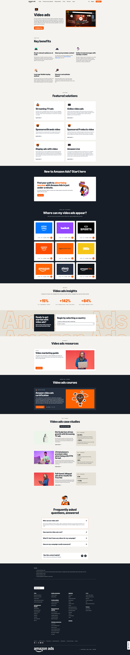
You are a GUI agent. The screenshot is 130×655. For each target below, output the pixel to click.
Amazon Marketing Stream (55, 613)
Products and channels (48, 1)
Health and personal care (73, 607)
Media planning (53, 596)
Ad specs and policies (89, 600)
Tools (64, 1)
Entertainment (71, 600)
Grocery (70, 605)
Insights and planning (55, 593)
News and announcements (90, 603)
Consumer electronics (72, 598)
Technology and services (56, 622)
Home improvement (72, 610)
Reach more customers (37, 596)
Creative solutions (55, 600)
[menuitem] (39, 613)
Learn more (39, 368)
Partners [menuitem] (88, 607)
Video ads (35, 615)
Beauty (70, 596)
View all (35, 620)
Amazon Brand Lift (54, 611)
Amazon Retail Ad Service (55, 630)
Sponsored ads (36, 608)
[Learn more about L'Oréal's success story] (44, 457)
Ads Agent (53, 634)
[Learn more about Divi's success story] (44, 437)
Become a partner (89, 610)
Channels (70, 620)
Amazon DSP (53, 623)
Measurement (58, 1)
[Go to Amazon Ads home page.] (44, 649)
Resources (87, 598)
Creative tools (53, 605)
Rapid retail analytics (54, 618)
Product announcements (90, 596)
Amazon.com (57, 57)
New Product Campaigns (55, 632)
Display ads (36, 613)
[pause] (80, 18)
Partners (69, 1)
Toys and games (71, 615)
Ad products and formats (37, 606)
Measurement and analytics (55, 609)
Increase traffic (36, 598)
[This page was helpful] (85, 556)
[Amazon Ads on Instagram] (38, 643)
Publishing (70, 612)
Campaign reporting (54, 615)
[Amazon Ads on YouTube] (40, 643)
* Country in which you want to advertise (66, 321)
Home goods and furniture (73, 608)
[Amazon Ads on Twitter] (36, 643)
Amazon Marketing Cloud (55, 625)
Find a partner (88, 608)
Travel (70, 617)
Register (98, 1)
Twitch (64, 56)
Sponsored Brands (37, 611)
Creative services (54, 603)
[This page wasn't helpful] (82, 556)
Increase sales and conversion (39, 600)
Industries (71, 593)
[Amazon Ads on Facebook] (42, 643)
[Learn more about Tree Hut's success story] (44, 479)
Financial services (71, 603)
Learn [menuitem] (87, 593)
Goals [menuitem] (35, 593)
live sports (68, 56)
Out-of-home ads (37, 618)
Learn (73, 1)
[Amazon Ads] (31, 1)
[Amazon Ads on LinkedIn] (34, 643)
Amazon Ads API (54, 627)
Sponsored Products (37, 610)
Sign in (92, 1)
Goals (40, 1)
